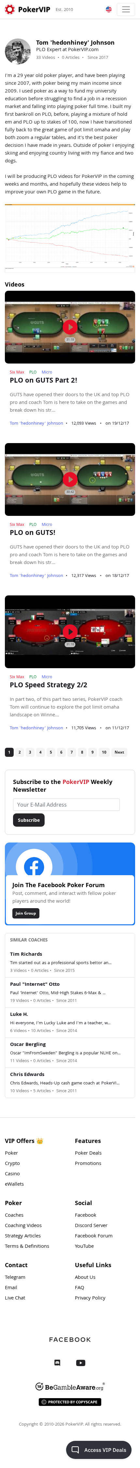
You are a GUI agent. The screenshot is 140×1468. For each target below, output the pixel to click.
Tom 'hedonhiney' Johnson (36, 423)
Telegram (15, 1278)
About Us (85, 1278)
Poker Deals (88, 1154)
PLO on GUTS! (33, 533)
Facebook (85, 1216)
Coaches (14, 1216)
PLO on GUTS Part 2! (43, 381)
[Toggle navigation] (126, 9)
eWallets (14, 1185)
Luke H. (19, 1015)
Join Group (26, 913)
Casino (12, 1174)
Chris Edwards (27, 1075)
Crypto (12, 1164)
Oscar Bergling (28, 1045)
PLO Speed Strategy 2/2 (48, 686)
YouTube (84, 1247)
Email (11, 1288)
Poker (11, 1154)
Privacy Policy (90, 1298)
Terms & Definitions (27, 1247)
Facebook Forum (94, 1236)
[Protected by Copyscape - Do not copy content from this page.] (70, 1402)
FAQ (79, 1288)
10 (104, 752)
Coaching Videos (23, 1226)
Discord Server (91, 1226)
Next (119, 752)
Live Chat (15, 1298)
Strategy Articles (23, 1236)
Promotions (88, 1164)
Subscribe (29, 820)
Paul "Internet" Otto (35, 985)
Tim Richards (26, 955)
